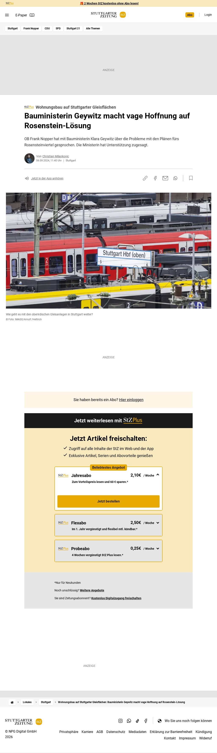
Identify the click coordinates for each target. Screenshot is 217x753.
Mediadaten (137, 732)
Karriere (87, 732)
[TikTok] (137, 720)
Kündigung (204, 732)
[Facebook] (146, 720)
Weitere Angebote (92, 590)
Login (208, 14)
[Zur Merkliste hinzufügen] (190, 178)
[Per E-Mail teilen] (165, 178)
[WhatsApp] (129, 720)
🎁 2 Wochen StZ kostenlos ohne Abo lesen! (109, 3)
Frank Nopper (31, 28)
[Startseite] (12, 702)
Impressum (187, 738)
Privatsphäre (68, 732)
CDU (47, 28)
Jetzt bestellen (108, 501)
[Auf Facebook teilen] (155, 178)
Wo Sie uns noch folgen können (188, 721)
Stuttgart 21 (73, 28)
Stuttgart (13, 28)
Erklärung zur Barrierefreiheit (171, 732)
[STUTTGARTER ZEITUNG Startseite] (108, 15)
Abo (189, 15)
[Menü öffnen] (7, 15)
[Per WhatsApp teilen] (175, 178)
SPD (58, 28)
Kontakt (170, 738)
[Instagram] (120, 720)
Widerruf (205, 738)
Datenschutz (115, 732)
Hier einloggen (131, 399)
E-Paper (21, 15)
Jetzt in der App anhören (47, 178)
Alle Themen (93, 28)
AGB (99, 732)
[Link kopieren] (145, 178)
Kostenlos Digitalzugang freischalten (116, 598)
